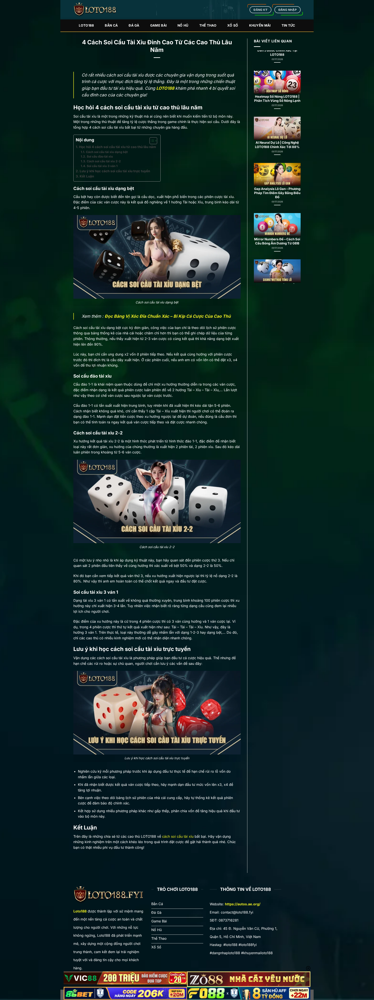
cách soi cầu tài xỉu (177, 836)
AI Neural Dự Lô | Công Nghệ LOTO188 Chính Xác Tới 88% (277, 96)
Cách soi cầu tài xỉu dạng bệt (107, 152)
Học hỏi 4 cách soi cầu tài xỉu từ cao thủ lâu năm (117, 147)
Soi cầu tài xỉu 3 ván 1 (102, 166)
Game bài (158, 25)
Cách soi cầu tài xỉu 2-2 (104, 161)
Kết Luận (87, 176)
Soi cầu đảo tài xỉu (100, 156)
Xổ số (232, 25)
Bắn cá (111, 25)
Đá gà (134, 25)
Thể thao (207, 25)
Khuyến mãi (260, 25)
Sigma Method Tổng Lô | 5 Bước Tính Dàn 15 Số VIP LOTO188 (277, 241)
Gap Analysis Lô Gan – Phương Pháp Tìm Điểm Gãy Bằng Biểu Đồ (277, 144)
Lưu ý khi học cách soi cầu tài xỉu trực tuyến (115, 171)
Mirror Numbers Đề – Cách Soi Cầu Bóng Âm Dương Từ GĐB (277, 193)
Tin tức (288, 25)
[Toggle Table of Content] (151, 140)
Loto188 (86, 25)
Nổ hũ (183, 25)
